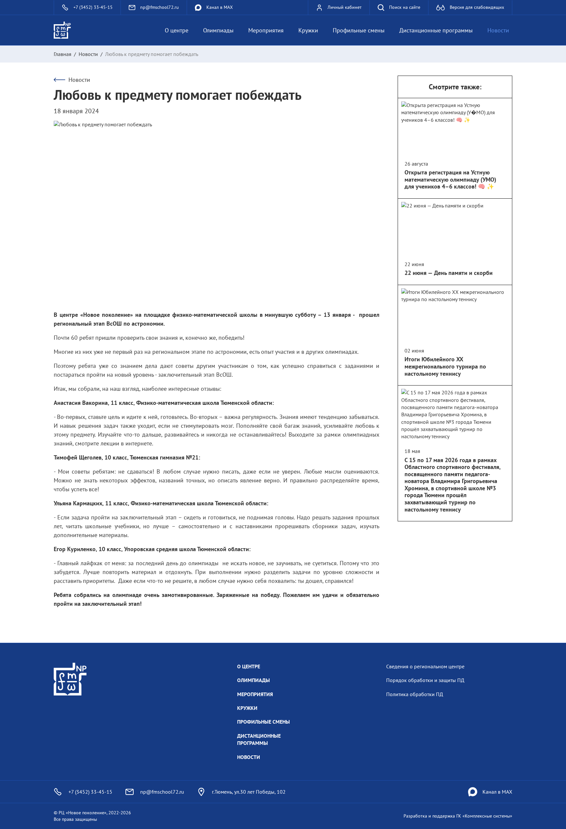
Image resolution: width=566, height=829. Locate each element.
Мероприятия (266, 30)
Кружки (308, 30)
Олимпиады (218, 30)
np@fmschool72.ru (162, 791)
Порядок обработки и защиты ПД (425, 680)
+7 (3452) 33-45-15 (90, 791)
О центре (176, 30)
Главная (62, 54)
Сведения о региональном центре (425, 666)
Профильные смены (359, 30)
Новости (498, 30)
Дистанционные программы (436, 30)
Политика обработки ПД (414, 694)
